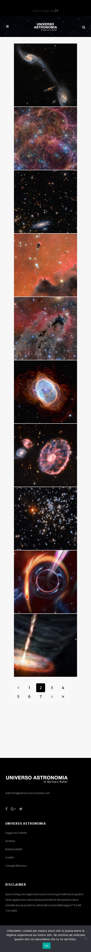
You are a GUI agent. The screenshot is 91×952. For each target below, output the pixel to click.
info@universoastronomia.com (30, 793)
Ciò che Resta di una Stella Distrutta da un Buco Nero (43, 571)
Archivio (10, 841)
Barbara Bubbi (13, 849)
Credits (9, 857)
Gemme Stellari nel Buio (45, 500)
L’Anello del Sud (38, 374)
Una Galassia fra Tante (44, 183)
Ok (46, 945)
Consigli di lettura (16, 865)
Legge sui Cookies (16, 832)
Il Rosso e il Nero (39, 247)
